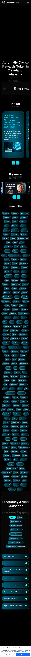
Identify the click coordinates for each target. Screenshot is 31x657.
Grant (14, 359)
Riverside (20, 464)
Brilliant (7, 259)
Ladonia (14, 305)
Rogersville (15, 234)
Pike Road (24, 434)
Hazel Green (15, 451)
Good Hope (8, 271)
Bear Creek (8, 246)
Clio (27, 388)
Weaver (25, 455)
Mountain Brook (7, 297)
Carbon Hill (8, 480)
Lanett (16, 246)
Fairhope (23, 439)
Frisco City (15, 226)
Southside (17, 372)
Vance (7, 280)
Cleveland (23, 251)
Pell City (5, 238)
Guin (4, 409)
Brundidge (15, 309)
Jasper (15, 263)
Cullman (7, 288)
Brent (24, 480)
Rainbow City (24, 213)
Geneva (15, 221)
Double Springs (15, 330)
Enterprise (24, 234)
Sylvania (25, 284)
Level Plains (6, 342)
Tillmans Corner (11, 393)
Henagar (25, 405)
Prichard (24, 485)
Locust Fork (17, 326)
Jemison (24, 309)
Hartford (23, 355)
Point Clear (22, 359)
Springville (6, 363)
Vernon (6, 338)
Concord (26, 347)
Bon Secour (16, 342)
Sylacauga (23, 259)
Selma (7, 359)
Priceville (24, 476)
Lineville (8, 368)
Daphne (7, 380)
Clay (6, 384)
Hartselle (6, 426)
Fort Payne (5, 447)
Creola (7, 226)
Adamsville (6, 434)
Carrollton (8, 317)
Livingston (7, 397)
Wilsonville (23, 221)
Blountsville (23, 263)
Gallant (13, 238)
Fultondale (24, 217)
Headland (11, 409)
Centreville (24, 230)
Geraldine (15, 401)
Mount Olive (8, 326)
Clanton (23, 246)
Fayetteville (17, 301)
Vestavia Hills (14, 338)
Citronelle (24, 397)
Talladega (14, 259)
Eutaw (7, 305)
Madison (15, 217)
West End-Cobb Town (14, 347)
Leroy (12, 322)
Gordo (5, 388)
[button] (15, 556)
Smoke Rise (25, 443)
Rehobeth (11, 489)
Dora (25, 372)
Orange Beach (24, 472)
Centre (4, 347)
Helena (16, 472)
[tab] (15, 556)
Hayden (17, 297)
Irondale (5, 313)
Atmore (16, 317)
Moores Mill (23, 384)
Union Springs (14, 443)
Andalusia (6, 430)
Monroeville (7, 292)
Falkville (6, 267)
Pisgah (14, 418)
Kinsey (15, 439)
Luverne (13, 388)
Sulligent (6, 230)
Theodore (24, 338)
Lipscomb (23, 459)
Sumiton (23, 226)
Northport (6, 476)
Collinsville (6, 213)
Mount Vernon (22, 380)
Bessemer (23, 401)
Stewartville (23, 418)
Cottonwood (8, 372)
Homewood (16, 476)
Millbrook (7, 263)
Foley (6, 451)
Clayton (15, 251)
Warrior (24, 271)
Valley (14, 380)
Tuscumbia (25, 342)
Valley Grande (6, 405)
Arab (15, 368)
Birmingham (21, 393)
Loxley (4, 255)
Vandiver (6, 422)
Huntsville (7, 251)
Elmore (19, 409)
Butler (26, 322)
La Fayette (15, 280)
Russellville (17, 480)
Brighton (14, 363)
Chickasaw (6, 455)
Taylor (15, 459)
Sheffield (24, 292)
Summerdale (15, 267)
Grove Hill (16, 292)
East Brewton (17, 414)
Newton (7, 418)
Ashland (26, 409)
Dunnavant (26, 301)
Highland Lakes (6, 301)
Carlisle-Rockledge (11, 468)
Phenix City (16, 434)
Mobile (7, 355)
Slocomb (6, 351)
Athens (23, 317)
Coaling (17, 271)
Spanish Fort (7, 414)
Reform (20, 489)
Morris (17, 276)
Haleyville (5, 284)
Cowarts (22, 368)
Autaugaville (14, 384)
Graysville (13, 313)
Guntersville (15, 351)
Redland (7, 401)
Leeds (25, 414)
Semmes (25, 330)
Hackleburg (8, 459)
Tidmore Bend (15, 422)
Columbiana (24, 430)
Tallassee (7, 309)
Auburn (22, 242)
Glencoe (15, 288)
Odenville (24, 267)
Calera (23, 276)
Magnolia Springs (23, 447)
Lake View (22, 305)
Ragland (25, 422)
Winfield (6, 234)
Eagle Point (17, 405)
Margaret (5, 443)
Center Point (15, 230)
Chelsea (23, 280)
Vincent (14, 447)
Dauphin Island (23, 334)
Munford (8, 439)
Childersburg (16, 455)
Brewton (19, 322)
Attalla (15, 242)
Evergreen (11, 464)
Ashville (5, 322)
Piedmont (15, 355)
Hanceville (7, 485)
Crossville (25, 297)
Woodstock (9, 276)
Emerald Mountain (23, 238)
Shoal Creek (14, 376)
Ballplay (22, 468)
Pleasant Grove (7, 472)
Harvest (24, 451)
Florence (15, 397)
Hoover (6, 376)
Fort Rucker (24, 376)
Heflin (14, 334)
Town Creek (7, 334)
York (25, 326)
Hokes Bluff (15, 426)
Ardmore (26, 255)
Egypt (8, 242)
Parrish (6, 330)
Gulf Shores (24, 351)
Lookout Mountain (23, 313)
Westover (14, 213)
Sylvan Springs (16, 284)
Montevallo (23, 288)
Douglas (16, 485)
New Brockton (24, 363)
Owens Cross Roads (15, 255)
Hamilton (7, 221)
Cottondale (7, 217)
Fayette (20, 388)
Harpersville (24, 426)
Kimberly (15, 430)
